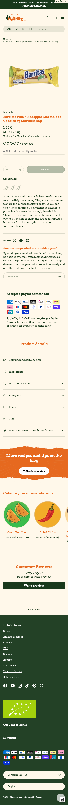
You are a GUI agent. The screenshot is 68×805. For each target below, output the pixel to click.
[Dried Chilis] (47, 514)
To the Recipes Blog (34, 471)
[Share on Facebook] (21, 240)
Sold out (45, 169)
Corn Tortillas (17, 532)
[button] (55, 17)
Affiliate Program (13, 636)
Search (7, 631)
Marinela (8, 112)
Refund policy (11, 677)
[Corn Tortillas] (17, 514)
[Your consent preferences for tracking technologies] (62, 799)
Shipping (22, 136)
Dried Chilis (48, 532)
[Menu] (62, 17)
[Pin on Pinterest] (27, 240)
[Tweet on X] (14, 240)
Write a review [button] (34, 585)
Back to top (34, 609)
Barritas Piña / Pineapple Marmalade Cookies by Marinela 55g (30, 41)
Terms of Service (12, 671)
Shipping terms (11, 654)
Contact (7, 642)
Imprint (7, 659)
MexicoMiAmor (17, 797)
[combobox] (34, 29)
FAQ (5, 648)
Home (6, 39)
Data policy (9, 665)
